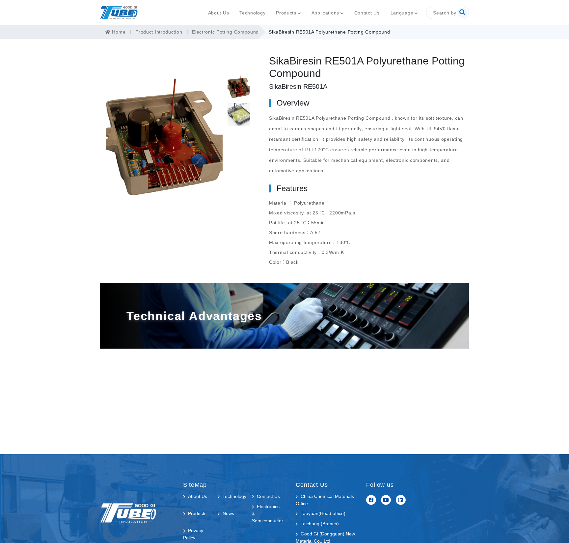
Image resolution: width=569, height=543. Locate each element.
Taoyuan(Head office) (323, 513)
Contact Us (367, 12)
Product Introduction (158, 32)
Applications (325, 12)
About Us (218, 12)
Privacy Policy (193, 534)
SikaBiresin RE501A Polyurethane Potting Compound (329, 32)
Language (402, 12)
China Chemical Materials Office (325, 500)
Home (118, 32)
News (228, 513)
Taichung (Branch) (320, 523)
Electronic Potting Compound (225, 32)
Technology (252, 12)
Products (286, 12)
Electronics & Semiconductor (267, 513)
